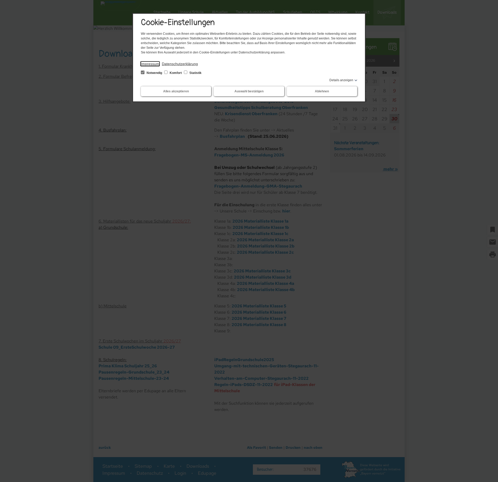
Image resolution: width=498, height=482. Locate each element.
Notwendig (154, 73)
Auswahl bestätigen (249, 91)
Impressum (150, 64)
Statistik (195, 73)
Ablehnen (322, 91)
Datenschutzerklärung (180, 64)
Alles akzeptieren (176, 91)
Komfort (176, 73)
